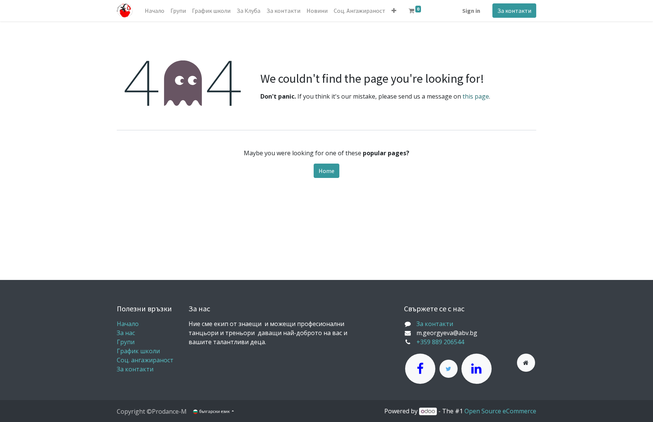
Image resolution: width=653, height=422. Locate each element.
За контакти (514, 10)
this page (476, 96)
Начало (128, 324)
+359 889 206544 (440, 342)
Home (326, 171)
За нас (126, 333)
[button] (393, 10)
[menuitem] (154, 10)
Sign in (471, 10)
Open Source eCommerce (500, 411)
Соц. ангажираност (145, 360)
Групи (126, 342)
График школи (138, 351)
